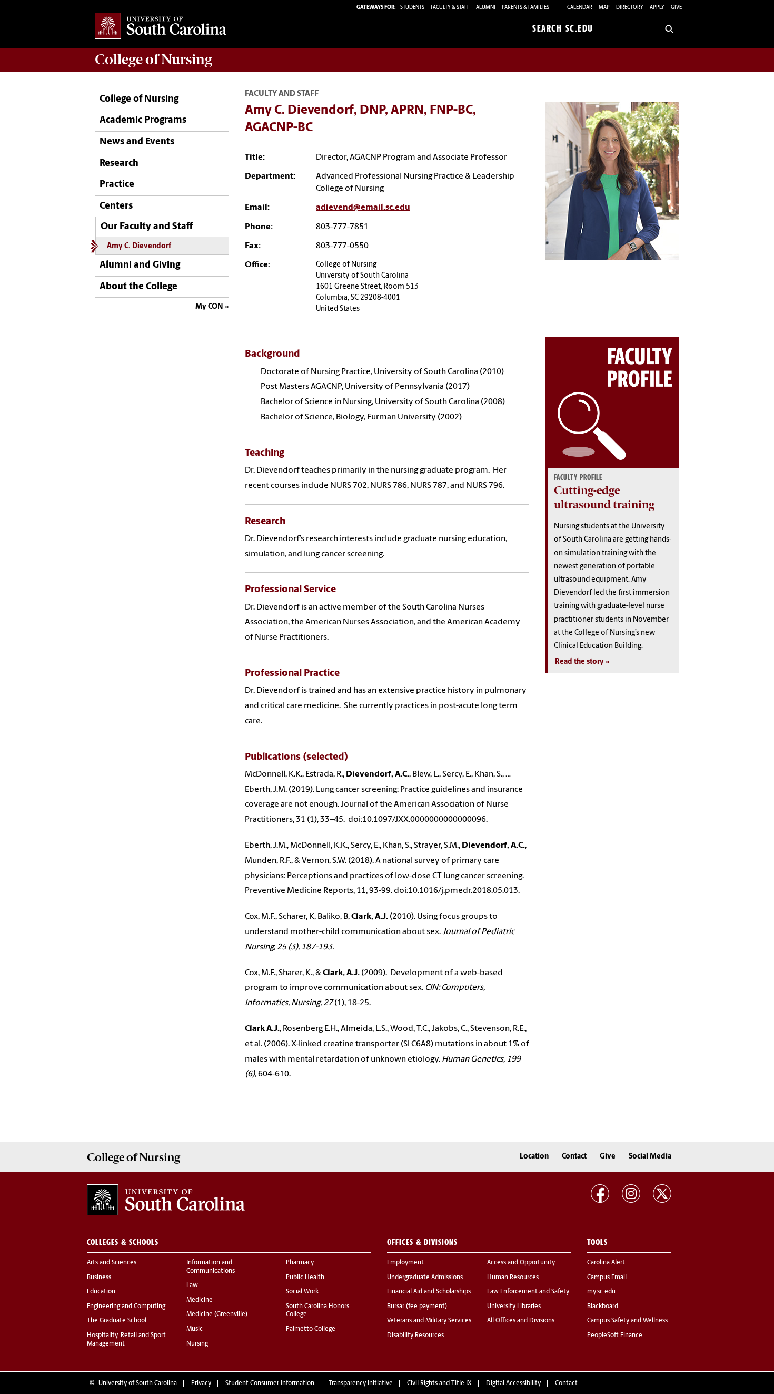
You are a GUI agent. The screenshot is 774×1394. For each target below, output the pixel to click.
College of (153, 59)
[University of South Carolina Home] (160, 27)
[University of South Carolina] (166, 1199)
